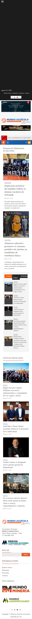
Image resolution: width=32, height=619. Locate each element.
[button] (7, 142)
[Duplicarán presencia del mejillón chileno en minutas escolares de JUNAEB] (16, 167)
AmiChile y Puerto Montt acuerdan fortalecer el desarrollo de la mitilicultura (16, 429)
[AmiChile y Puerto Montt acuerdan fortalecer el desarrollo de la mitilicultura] (8, 299)
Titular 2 (15, 295)
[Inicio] (3, 142)
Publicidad (15, 93)
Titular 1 (15, 281)
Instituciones (7, 182)
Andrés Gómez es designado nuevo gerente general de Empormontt (14, 464)
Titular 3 (15, 318)
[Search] (26, 142)
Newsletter (21, 93)
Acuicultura (7, 239)
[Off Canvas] (2, 1)
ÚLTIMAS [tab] (8, 276)
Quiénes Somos (7, 93)
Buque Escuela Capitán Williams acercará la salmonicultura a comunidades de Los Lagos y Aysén (20, 287)
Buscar (5, 550)
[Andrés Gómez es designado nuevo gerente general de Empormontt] (8, 311)
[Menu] (7, 142)
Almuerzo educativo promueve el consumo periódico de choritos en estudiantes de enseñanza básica (15, 249)
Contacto (27, 93)
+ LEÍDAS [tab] (15, 277)
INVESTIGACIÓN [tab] (24, 276)
